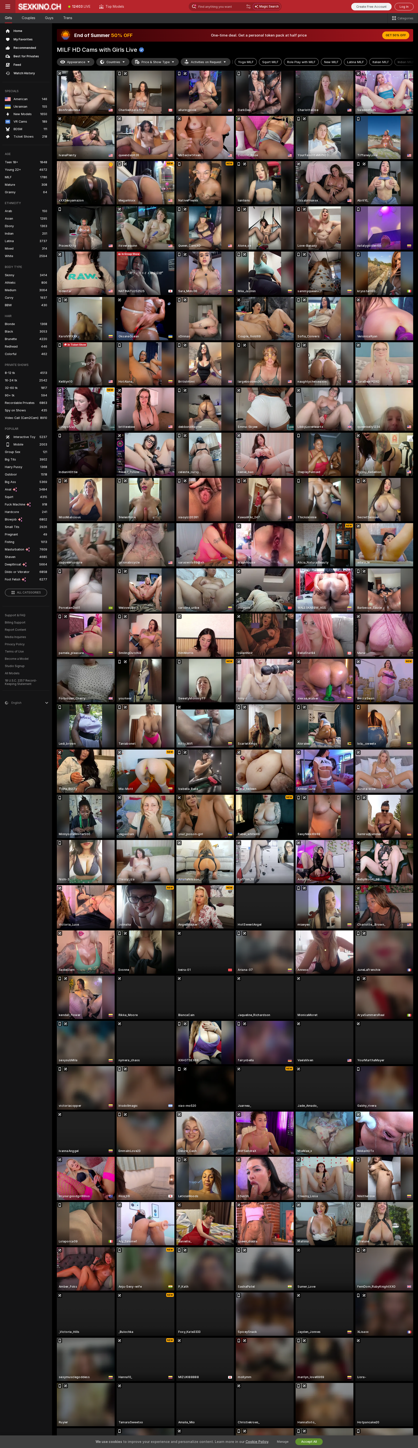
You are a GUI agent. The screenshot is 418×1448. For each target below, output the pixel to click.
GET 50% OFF (396, 35)
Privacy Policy (15, 644)
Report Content (15, 629)
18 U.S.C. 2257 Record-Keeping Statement (21, 682)
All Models (12, 673)
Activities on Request (206, 62)
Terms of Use (14, 651)
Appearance (76, 62)
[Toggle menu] (7, 6)
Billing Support (15, 622)
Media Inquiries (15, 637)
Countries (113, 62)
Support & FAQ (15, 615)
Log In (404, 6)
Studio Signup (15, 666)
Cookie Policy (257, 1442)
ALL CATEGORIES (29, 592)
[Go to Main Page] (39, 6)
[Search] (248, 6)
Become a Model (17, 659)
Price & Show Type (156, 62)
